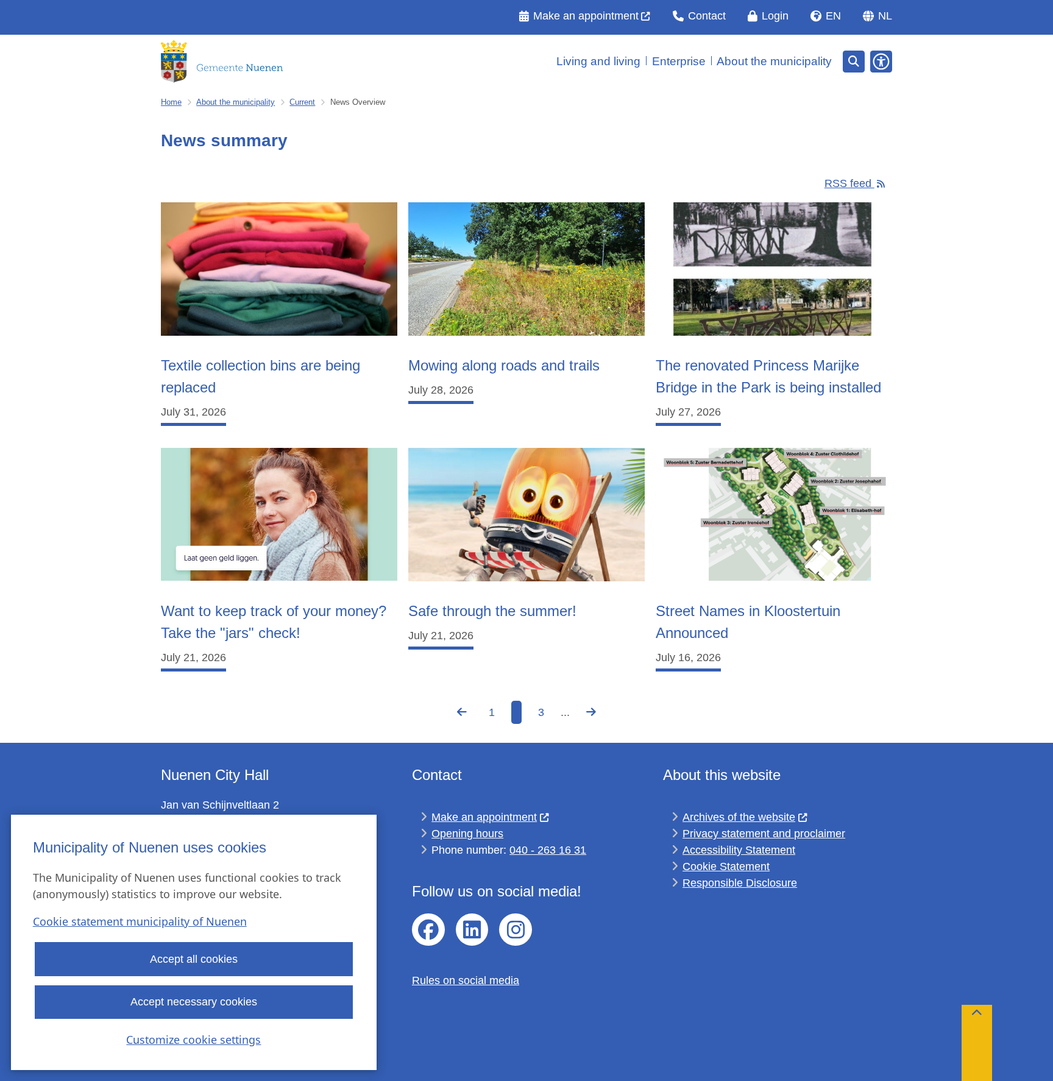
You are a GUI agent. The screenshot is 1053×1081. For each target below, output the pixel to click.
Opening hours (467, 834)
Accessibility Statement (738, 850)
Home (171, 102)
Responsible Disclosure (739, 883)
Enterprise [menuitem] (679, 61)
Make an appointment (484, 817)
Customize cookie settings (193, 1039)
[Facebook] (428, 929)
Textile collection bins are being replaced (260, 376)
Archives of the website (738, 817)
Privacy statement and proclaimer (763, 834)
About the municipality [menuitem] (774, 61)
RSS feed (849, 183)
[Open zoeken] (854, 62)
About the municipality (235, 102)
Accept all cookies (194, 959)
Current (302, 102)
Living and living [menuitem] (598, 61)
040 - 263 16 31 (547, 850)
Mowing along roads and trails (504, 365)
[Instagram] (515, 929)
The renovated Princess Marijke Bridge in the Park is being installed (768, 376)
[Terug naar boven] (977, 1043)
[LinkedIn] (472, 929)
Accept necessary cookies (193, 1002)
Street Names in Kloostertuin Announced (748, 622)
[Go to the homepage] (222, 61)
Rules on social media (465, 980)
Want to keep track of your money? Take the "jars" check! (273, 622)
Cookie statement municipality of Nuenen (140, 921)
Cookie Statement (726, 866)
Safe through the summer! (492, 611)
